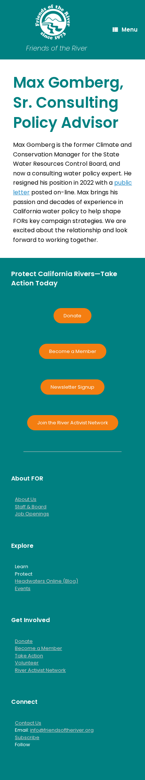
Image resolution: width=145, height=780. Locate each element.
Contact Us (28, 722)
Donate (24, 641)
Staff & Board (30, 506)
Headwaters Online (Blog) (46, 581)
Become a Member (38, 648)
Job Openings (32, 513)
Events (22, 588)
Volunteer (27, 662)
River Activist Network (40, 670)
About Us (25, 499)
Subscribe (27, 737)
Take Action (29, 655)
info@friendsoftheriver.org (62, 730)
